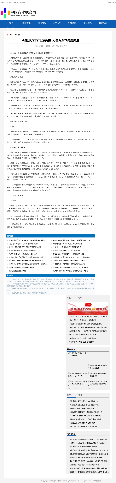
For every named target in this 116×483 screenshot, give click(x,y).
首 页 (11, 23)
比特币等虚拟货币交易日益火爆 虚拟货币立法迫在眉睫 (89, 454)
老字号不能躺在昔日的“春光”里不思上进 (83, 335)
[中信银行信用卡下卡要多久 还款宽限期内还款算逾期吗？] (97, 381)
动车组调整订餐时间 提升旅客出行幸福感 (67, 244)
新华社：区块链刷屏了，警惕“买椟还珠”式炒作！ (26, 247)
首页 (11, 35)
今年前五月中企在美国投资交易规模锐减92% (69, 264)
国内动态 (42, 23)
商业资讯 (26, 23)
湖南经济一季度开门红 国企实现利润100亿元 (85, 465)
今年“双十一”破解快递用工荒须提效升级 (67, 247)
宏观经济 (26, 28)
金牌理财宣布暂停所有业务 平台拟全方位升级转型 (70, 267)
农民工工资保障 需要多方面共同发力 (82, 423)
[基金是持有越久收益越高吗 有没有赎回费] (97, 365)
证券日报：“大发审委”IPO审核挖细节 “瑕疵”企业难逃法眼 (89, 327)
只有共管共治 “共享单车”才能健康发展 (82, 320)
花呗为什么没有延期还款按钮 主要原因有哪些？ (86, 457)
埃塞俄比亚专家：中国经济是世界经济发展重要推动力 (28, 240)
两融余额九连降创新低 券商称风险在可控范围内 (26, 261)
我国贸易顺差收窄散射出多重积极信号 (22, 267)
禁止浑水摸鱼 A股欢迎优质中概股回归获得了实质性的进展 (90, 316)
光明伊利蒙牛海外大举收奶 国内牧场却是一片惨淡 (70, 271)
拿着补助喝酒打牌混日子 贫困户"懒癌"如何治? (86, 419)
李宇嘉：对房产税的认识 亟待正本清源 (66, 250)
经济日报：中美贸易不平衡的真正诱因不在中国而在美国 (28, 264)
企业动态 (87, 23)
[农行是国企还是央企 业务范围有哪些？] (77, 355)
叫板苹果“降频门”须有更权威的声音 (82, 408)
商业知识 (103, 23)
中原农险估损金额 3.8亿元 (18, 271)
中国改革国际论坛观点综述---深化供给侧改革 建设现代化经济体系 (76, 240)
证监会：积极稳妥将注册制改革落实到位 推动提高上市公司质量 (92, 443)
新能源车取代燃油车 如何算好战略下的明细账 (85, 324)
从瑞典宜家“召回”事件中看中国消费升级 (23, 250)
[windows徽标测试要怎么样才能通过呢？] (97, 373)
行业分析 (11, 28)
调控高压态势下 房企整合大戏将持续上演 (84, 401)
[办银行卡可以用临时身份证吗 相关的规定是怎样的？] (77, 381)
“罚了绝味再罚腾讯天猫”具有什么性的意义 (24, 244)
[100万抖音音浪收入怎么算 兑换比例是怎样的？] (77, 388)
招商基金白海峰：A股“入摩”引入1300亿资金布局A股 (71, 257)
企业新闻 (72, 23)
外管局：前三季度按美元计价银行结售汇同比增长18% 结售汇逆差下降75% (35, 257)
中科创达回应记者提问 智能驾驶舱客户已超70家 (70, 261)
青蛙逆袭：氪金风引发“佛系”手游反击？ (84, 426)
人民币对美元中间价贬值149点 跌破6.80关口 (85, 447)
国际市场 (57, 23)
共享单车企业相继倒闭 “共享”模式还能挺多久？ (86, 412)
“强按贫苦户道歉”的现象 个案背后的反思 (83, 338)
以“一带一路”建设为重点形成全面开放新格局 (85, 416)
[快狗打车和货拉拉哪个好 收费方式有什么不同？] (77, 373)
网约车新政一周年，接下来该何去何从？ (23, 254)
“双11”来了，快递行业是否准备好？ (81, 342)
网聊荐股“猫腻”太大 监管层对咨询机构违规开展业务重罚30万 (91, 468)
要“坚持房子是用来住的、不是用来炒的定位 (68, 254)
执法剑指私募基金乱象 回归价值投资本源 (84, 405)
